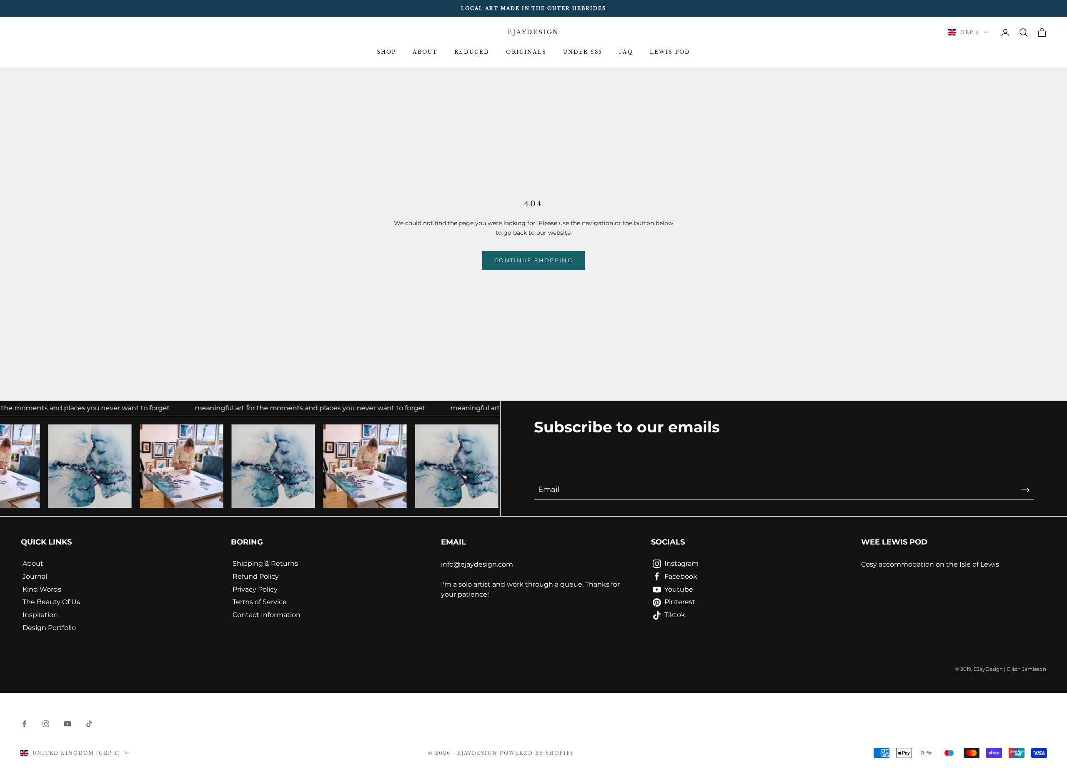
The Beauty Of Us (51, 602)
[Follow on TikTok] (89, 724)
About (425, 52)
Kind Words (42, 589)
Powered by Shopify (537, 753)
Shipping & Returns (265, 563)
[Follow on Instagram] (46, 724)
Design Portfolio (49, 628)
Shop (386, 52)
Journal (35, 576)
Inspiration (40, 615)
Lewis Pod (670, 52)
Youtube (678, 589)
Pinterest (679, 602)
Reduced (471, 52)
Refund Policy (256, 576)
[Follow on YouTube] (67, 724)
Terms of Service (260, 602)
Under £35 (582, 52)
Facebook (680, 576)
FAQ (626, 52)
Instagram (681, 563)
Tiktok (674, 615)
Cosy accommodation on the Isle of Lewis (930, 564)
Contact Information (267, 615)
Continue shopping (533, 260)
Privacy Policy (255, 589)
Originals (526, 52)
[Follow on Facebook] (24, 724)
